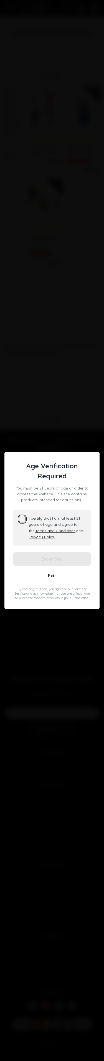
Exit (52, 575)
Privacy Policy (42, 536)
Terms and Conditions (55, 530)
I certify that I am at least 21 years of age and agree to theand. (56, 527)
